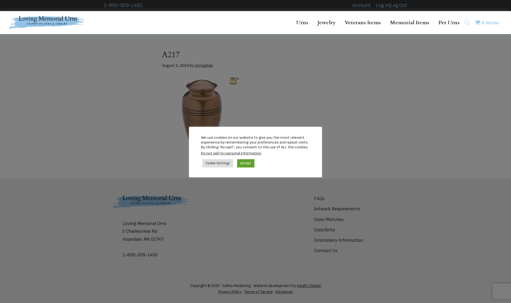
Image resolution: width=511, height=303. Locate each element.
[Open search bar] (467, 22)
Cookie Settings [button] (217, 163)
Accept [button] (245, 163)
